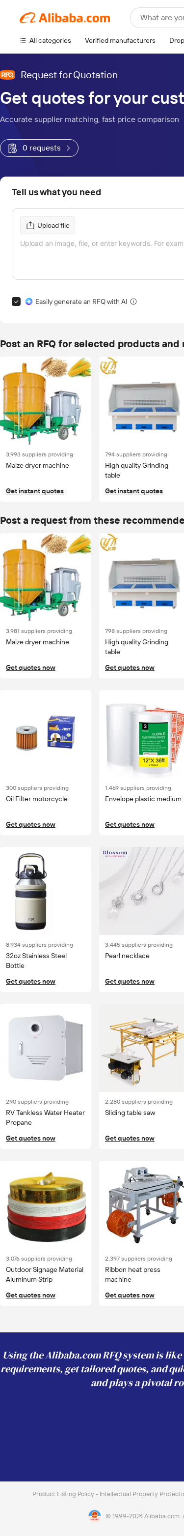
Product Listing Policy (64, 1494)
